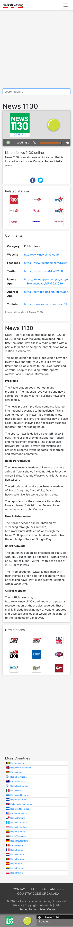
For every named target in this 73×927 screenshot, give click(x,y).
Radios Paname (17, 818)
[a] (27, 920)
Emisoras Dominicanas (21, 804)
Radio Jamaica (17, 763)
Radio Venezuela (18, 836)
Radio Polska (16, 872)
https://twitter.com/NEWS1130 (43, 271)
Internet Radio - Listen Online (36, 909)
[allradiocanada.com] (13, 5)
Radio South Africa (19, 786)
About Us (46, 905)
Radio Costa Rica (18, 827)
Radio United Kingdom (20, 767)
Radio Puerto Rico (18, 813)
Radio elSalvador (18, 799)
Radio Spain (16, 863)
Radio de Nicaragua (19, 809)
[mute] (34, 142)
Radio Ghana (16, 772)
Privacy (17, 905)
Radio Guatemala (18, 822)
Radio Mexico (16, 790)
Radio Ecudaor (17, 868)
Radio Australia (17, 781)
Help (58, 905)
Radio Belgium (17, 845)
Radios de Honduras (19, 795)
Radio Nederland (18, 854)
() (17, 134)
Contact (20, 889)
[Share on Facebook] (32, 180)
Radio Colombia (17, 831)
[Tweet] (40, 180)
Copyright (31, 905)
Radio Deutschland (19, 841)
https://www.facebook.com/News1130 (48, 262)
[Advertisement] (36, 49)
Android (57, 889)
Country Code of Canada (38, 893)
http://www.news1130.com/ (41, 254)
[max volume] (67, 142)
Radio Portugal (17, 859)
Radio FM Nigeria (18, 777)
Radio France (16, 850)
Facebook (39, 889)
